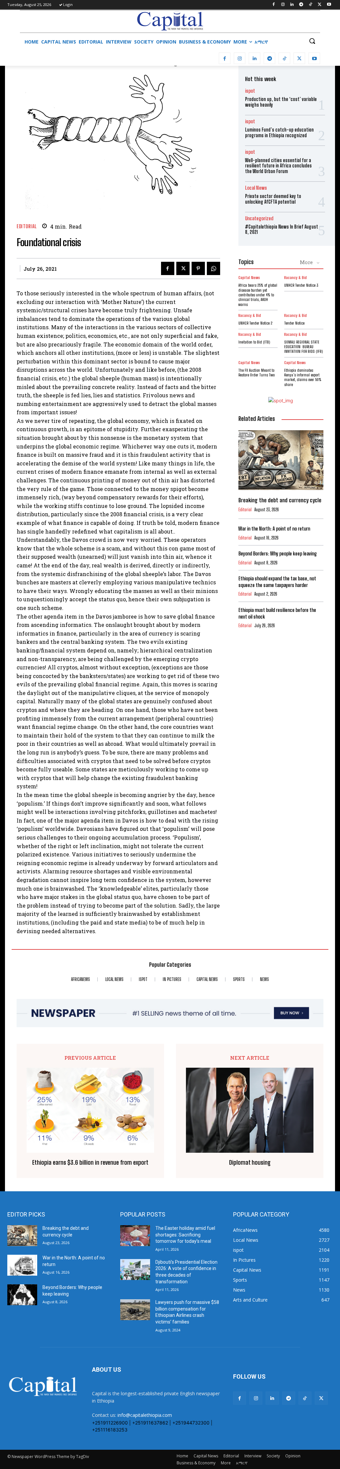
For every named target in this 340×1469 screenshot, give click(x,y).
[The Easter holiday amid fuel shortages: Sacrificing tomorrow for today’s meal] (135, 1235)
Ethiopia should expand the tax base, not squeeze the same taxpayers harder (277, 581)
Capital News (249, 278)
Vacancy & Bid (295, 278)
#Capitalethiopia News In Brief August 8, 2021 (281, 229)
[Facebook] (273, 5)
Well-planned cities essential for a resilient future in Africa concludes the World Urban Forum (278, 165)
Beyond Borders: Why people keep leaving (277, 553)
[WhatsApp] (213, 268)
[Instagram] (283, 5)
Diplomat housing (250, 1162)
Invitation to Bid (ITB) (254, 342)
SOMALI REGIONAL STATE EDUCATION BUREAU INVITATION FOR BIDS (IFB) (303, 347)
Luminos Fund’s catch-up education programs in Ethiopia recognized (279, 132)
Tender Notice (294, 323)
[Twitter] (319, 5)
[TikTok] (310, 5)
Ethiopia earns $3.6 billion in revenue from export (90, 1162)
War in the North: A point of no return (274, 529)
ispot (250, 90)
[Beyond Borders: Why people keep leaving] (22, 1294)
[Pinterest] (198, 268)
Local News (256, 187)
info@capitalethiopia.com (145, 1415)
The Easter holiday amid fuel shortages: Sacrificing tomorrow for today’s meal (185, 1234)
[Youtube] (329, 5)
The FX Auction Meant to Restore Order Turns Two (256, 372)
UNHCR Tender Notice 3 (301, 285)
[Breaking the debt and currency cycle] (280, 460)
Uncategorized (259, 218)
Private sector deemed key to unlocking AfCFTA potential (273, 199)
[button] (312, 41)
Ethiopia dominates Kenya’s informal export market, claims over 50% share (302, 377)
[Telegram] (301, 5)
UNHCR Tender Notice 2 (255, 323)
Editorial (27, 226)
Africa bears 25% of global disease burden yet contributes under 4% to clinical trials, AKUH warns (257, 295)
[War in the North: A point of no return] (22, 1265)
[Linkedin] (292, 5)
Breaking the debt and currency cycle (279, 500)
